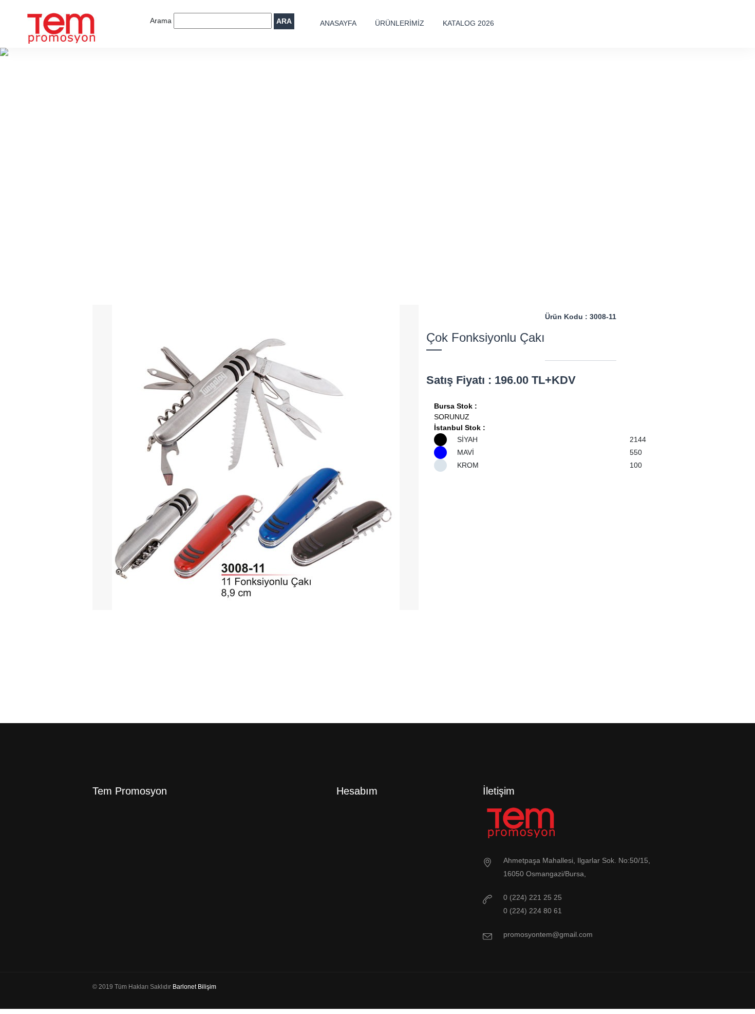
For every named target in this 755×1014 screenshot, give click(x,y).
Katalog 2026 (468, 23)
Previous (227, 687)
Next (284, 687)
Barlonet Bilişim (194, 986)
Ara (284, 21)
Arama (162, 20)
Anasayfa (338, 23)
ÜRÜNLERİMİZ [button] (399, 23)
